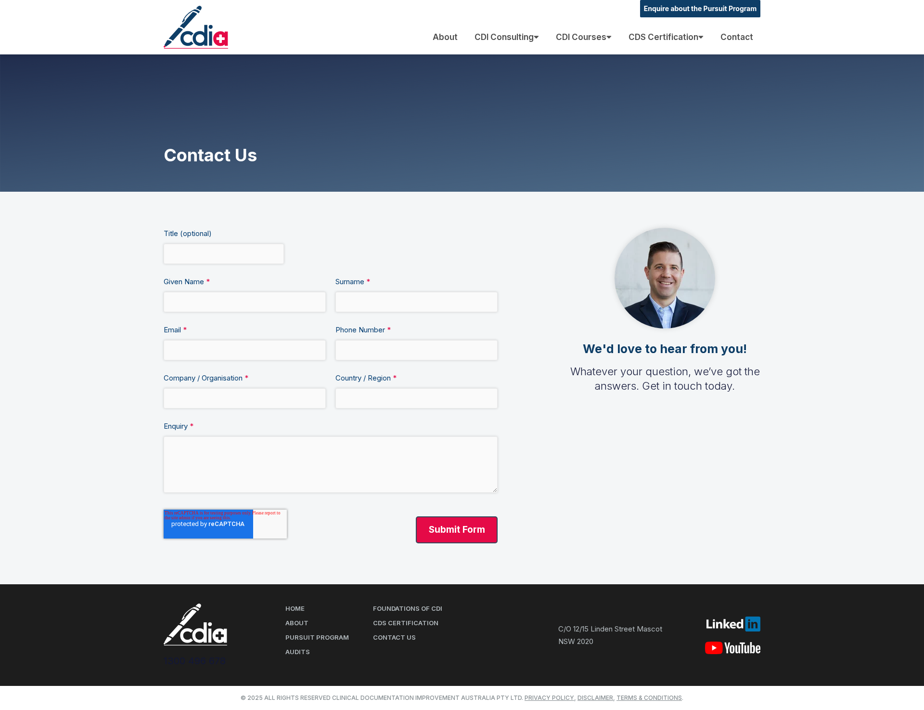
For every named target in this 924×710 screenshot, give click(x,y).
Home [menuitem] (295, 608)
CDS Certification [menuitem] (663, 37)
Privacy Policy (549, 697)
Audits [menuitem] (297, 652)
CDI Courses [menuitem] (581, 37)
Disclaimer (595, 697)
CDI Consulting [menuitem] (504, 37)
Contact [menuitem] (736, 37)
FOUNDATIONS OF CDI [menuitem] (407, 608)
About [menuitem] (445, 37)
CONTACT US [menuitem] (394, 637)
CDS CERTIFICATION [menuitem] (405, 623)
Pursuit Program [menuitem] (317, 637)
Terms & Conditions (649, 697)
